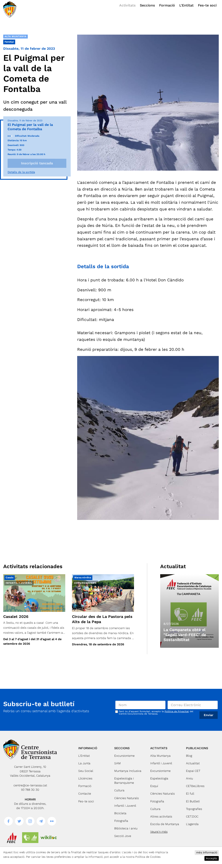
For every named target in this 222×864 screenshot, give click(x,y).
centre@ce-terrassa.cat (30, 785)
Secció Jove (122, 836)
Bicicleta (120, 813)
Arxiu (189, 778)
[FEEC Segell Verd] (30, 837)
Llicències (85, 778)
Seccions (147, 5)
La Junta (84, 763)
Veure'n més (159, 831)
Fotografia (121, 820)
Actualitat (193, 763)
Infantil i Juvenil (125, 805)
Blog (189, 755)
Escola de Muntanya (164, 824)
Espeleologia (159, 778)
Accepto (211, 858)
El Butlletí (193, 801)
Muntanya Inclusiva (127, 771)
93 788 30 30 (30, 789)
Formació (167, 5)
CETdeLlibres (195, 786)
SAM (117, 763)
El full (190, 793)
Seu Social (85, 771)
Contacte (84, 793)
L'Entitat (186, 5)
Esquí (154, 786)
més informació (206, 852)
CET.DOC (192, 816)
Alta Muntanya (15, 36)
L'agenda (192, 824)
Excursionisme (124, 755)
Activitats (127, 5)
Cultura (119, 790)
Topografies (194, 809)
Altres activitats (161, 816)
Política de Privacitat (177, 711)
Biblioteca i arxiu (125, 828)
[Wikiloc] (49, 837)
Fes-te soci (207, 5)
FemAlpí (9, 41)
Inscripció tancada (37, 163)
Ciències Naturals (126, 798)
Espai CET (193, 771)
